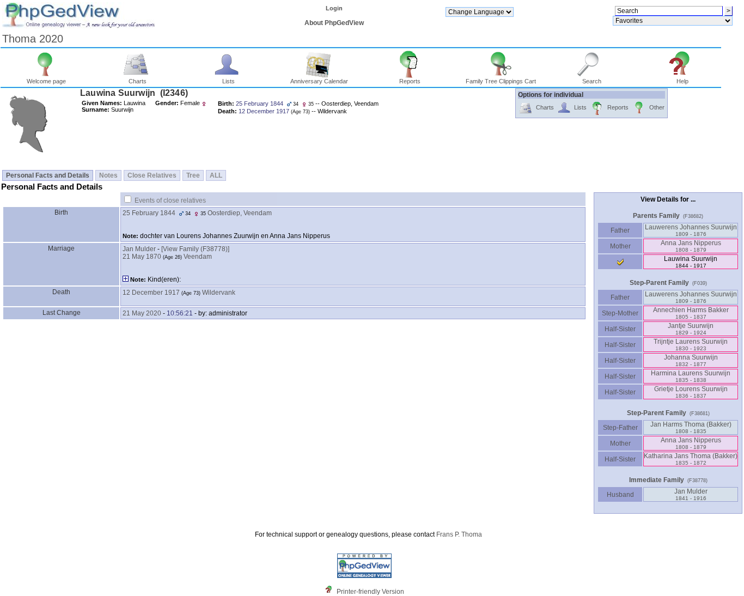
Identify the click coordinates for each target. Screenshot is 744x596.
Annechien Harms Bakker (691, 313)
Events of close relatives (170, 200)
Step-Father (620, 427)
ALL (216, 175)
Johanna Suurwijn (691, 360)
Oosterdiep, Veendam (240, 213)
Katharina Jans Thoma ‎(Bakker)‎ (690, 459)
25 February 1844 (149, 213)
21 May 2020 (142, 313)
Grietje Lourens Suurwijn (691, 392)
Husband (620, 494)
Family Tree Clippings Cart (501, 81)
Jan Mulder (139, 249)
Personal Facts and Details (47, 175)
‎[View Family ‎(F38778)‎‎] (195, 249)
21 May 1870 (142, 256)
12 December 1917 (151, 292)
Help (682, 81)
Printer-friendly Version (370, 591)
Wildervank (218, 292)
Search (591, 81)
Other (656, 107)
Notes (108, 175)
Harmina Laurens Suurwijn (690, 376)
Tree (193, 175)
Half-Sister (620, 329)
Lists (228, 81)
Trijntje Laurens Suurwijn (691, 344)
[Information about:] (331, 591)
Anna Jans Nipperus (691, 246)
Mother (620, 246)
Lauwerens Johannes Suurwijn (691, 230)
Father (620, 230)
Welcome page (46, 81)
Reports (409, 81)
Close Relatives (151, 175)
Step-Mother (620, 313)
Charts (138, 81)
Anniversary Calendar (319, 81)
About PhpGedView (334, 23)
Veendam (198, 256)
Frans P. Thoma (459, 534)
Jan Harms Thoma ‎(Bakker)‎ (690, 427)
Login (334, 8)
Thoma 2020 (32, 39)
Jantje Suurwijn (690, 329)
